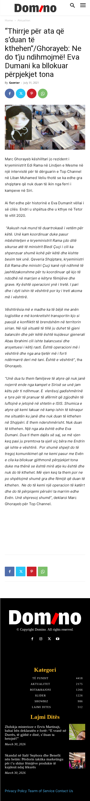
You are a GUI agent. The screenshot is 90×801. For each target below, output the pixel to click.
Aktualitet (24, 20)
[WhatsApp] (43, 93)
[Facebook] (9, 93)
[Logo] (35, 7)
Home (9, 20)
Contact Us (64, 791)
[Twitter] (20, 93)
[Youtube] (58, 639)
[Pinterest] (31, 93)
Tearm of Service (41, 791)
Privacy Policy (16, 791)
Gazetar (14, 82)
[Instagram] (41, 639)
